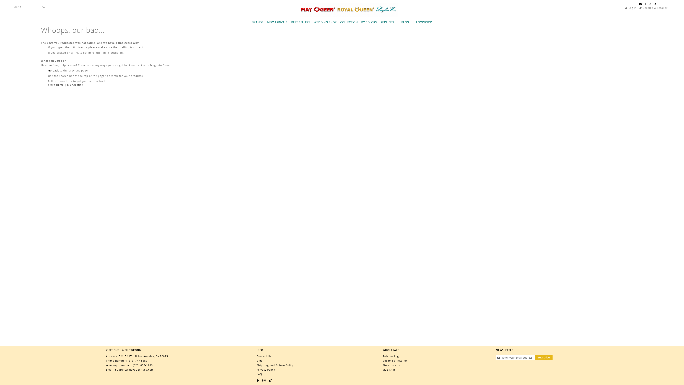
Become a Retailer (395, 360)
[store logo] (349, 10)
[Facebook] (645, 4)
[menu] (342, 22)
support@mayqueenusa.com (134, 369)
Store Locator (392, 365)
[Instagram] (650, 4)
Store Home (56, 84)
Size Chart (390, 369)
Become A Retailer (655, 7)
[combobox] (30, 6)
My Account (75, 84)
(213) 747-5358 (137, 360)
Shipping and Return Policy (275, 365)
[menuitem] (257, 22)
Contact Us (264, 356)
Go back (53, 70)
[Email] (640, 4)
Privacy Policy (266, 369)
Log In (632, 7)
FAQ (259, 374)
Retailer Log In (392, 356)
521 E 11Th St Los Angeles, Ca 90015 (143, 356)
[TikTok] (655, 4)
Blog (260, 360)
